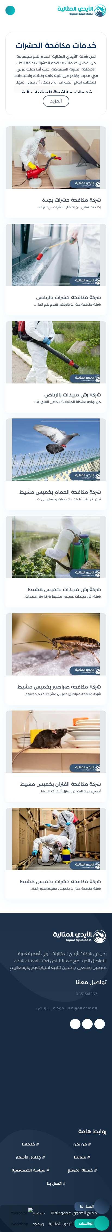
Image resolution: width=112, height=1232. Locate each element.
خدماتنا (28, 1144)
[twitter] (87, 1024)
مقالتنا (80, 1157)
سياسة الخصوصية (28, 1170)
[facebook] (99, 1024)
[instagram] (75, 1024)
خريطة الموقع (80, 1170)
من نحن (80, 1144)
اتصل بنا (54, 1183)
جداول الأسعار (28, 1157)
